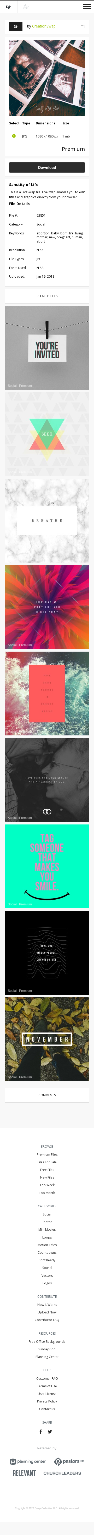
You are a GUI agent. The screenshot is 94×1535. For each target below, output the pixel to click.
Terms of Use (47, 1386)
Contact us (47, 1409)
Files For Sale (47, 1162)
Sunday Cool (47, 1349)
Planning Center (47, 1357)
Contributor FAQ (47, 1320)
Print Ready (47, 1260)
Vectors (47, 1275)
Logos (47, 1283)
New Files (47, 1177)
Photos (47, 1222)
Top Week (47, 1185)
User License (47, 1393)
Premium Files (47, 1154)
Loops (47, 1237)
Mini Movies (47, 1229)
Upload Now (47, 1312)
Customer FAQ (47, 1378)
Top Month (47, 1193)
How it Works (47, 1304)
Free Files (47, 1170)
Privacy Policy (47, 1401)
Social (47, 1214)
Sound (47, 1268)
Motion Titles (47, 1245)
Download (47, 167)
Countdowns (47, 1252)
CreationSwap (44, 26)
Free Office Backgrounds (47, 1341)
